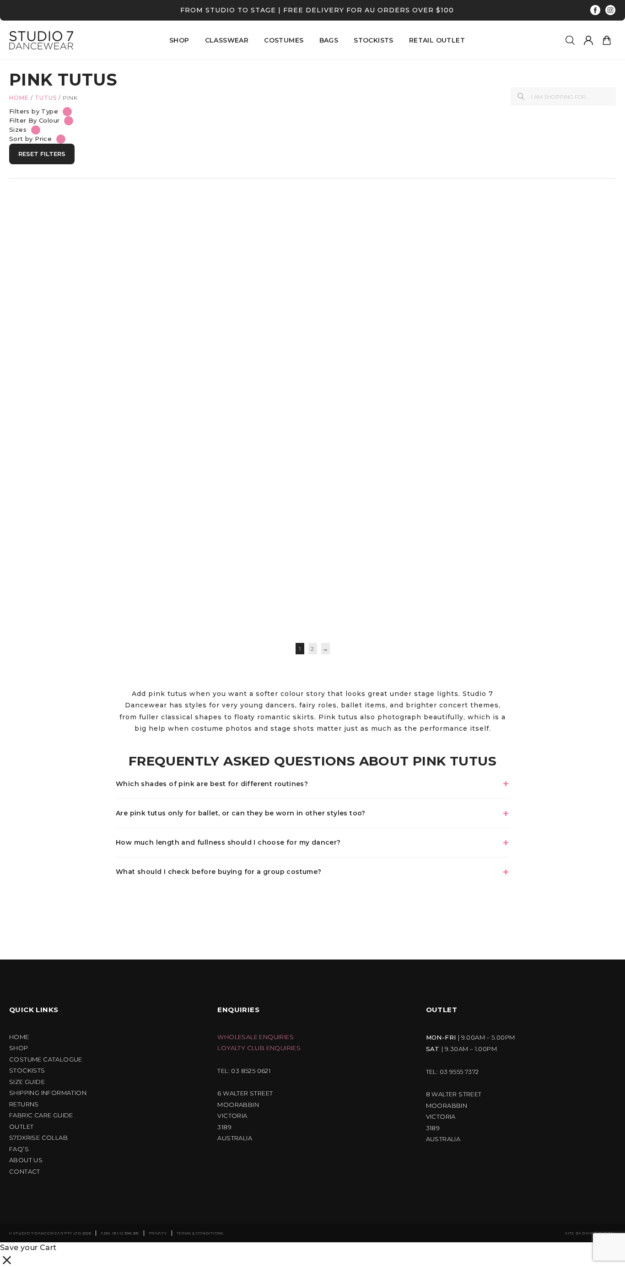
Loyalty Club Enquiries (259, 1048)
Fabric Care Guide (41, 1115)
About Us (26, 1160)
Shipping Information (47, 1093)
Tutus (46, 97)
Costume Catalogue (45, 1059)
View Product (56, 384)
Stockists (373, 40)
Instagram (610, 10)
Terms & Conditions (200, 1233)
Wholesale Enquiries (255, 1037)
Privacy (158, 1233)
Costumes (283, 40)
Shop (18, 1048)
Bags (329, 40)
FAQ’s (19, 1149)
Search (520, 96)
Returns (24, 1104)
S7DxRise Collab (38, 1138)
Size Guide (27, 1082)
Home (19, 97)
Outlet (21, 1127)
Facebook (595, 10)
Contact (24, 1172)
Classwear (227, 40)
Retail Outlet (437, 40)
